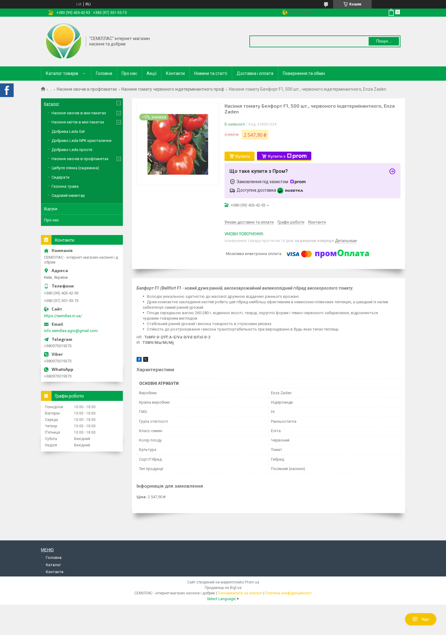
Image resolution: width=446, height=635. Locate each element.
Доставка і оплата (255, 73)
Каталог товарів (62, 73)
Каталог (51, 104)
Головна (104, 73)
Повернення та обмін (304, 73)
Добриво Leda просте (72, 149)
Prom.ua (252, 582)
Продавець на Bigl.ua (223, 588)
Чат (425, 619)
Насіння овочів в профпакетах (87, 89)
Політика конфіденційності (288, 593)
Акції (152, 73)
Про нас (129, 73)
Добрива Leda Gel (68, 131)
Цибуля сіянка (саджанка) (75, 168)
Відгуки (50, 209)
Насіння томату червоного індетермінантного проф (172, 89)
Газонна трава (65, 186)
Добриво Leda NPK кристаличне (81, 140)
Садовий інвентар (68, 195)
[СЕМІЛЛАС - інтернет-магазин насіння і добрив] (64, 41)
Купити (242, 156)
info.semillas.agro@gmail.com (71, 330)
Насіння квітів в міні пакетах (78, 122)
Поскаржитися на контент (240, 593)
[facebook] (139, 360)
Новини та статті (210, 73)
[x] (145, 360)
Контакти (175, 73)
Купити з (277, 156)
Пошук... (384, 41)
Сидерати (60, 177)
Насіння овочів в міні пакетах (79, 113)
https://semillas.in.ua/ (63, 316)
